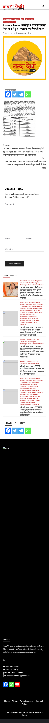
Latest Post (29, 19)
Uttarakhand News (9, 22)
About (14, 701)
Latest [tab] (5, 275)
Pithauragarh (35, 283)
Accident (22, 339)
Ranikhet (22, 320)
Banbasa (22, 304)
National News (30, 314)
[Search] (43, 6)
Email (29, 238)
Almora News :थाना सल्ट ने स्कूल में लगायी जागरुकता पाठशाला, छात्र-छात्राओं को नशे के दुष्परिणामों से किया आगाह (25, 163)
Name (8, 238)
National (22, 314)
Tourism (22, 402)
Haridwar (23, 310)
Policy (24, 704)
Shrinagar (23, 400)
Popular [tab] (13, 275)
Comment (10, 204)
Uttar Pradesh (30, 402)
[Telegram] (21, 94)
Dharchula (23, 308)
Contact (39, 701)
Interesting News (36, 281)
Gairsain (29, 308)
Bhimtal (35, 304)
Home (7, 701)
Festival (29, 386)
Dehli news (35, 382)
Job (22, 19)
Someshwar (35, 320)
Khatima (22, 312)
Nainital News (38, 312)
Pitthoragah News (25, 285)
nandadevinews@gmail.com (25, 652)
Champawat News (25, 306)
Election (16, 19)
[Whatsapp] (28, 94)
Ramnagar (35, 318)
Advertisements (27, 701)
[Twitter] (15, 94)
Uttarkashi (23, 324)
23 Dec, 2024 (22, 33)
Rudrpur (28, 320)
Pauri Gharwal (24, 316)
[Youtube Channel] (17, 684)
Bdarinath (29, 304)
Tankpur (22, 322)
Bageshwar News (34, 302)
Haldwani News (37, 308)
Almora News (8, 19)
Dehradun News (25, 281)
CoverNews (34, 712)
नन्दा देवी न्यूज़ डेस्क (10, 33)
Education (23, 386)
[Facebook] (8, 94)
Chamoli (40, 304)
